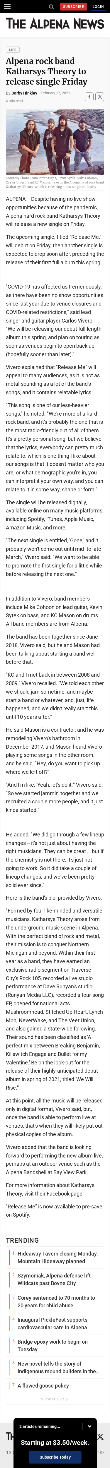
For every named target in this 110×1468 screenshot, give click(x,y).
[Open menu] (7, 6)
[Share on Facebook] (89, 97)
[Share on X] (99, 97)
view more (53, 1399)
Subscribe (73, 7)
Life (12, 50)
